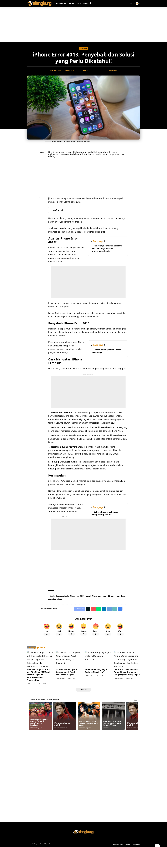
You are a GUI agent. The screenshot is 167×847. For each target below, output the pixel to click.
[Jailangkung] (39, 3)
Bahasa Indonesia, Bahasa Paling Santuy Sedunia (105, 513)
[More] (104, 70)
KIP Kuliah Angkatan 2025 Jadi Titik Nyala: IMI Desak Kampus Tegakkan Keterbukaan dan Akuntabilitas (39, 674)
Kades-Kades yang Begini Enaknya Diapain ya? (96, 670)
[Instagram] (86, 837)
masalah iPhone (91, 596)
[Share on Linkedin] (104, 609)
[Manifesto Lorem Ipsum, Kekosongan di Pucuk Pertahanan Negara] (69, 659)
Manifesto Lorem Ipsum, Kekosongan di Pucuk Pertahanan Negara (67, 672)
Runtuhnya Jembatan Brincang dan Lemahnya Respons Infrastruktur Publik (107, 248)
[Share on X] (93, 70)
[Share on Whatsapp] (42, 173)
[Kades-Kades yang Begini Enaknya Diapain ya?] (98, 659)
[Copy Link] (97, 70)
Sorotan (83, 48)
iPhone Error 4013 (77, 596)
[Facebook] (80, 837)
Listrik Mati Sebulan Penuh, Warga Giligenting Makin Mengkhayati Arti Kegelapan (127, 672)
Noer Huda (57, 70)
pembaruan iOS (104, 596)
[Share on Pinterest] (42, 168)
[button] (90, 3)
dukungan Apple (62, 596)
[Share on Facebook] (90, 70)
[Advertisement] (83, 24)
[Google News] (83, 837)
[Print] (100, 70)
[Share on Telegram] (42, 179)
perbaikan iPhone (55, 599)
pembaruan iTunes (118, 596)
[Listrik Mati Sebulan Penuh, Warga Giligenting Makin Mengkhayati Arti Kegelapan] (127, 659)
